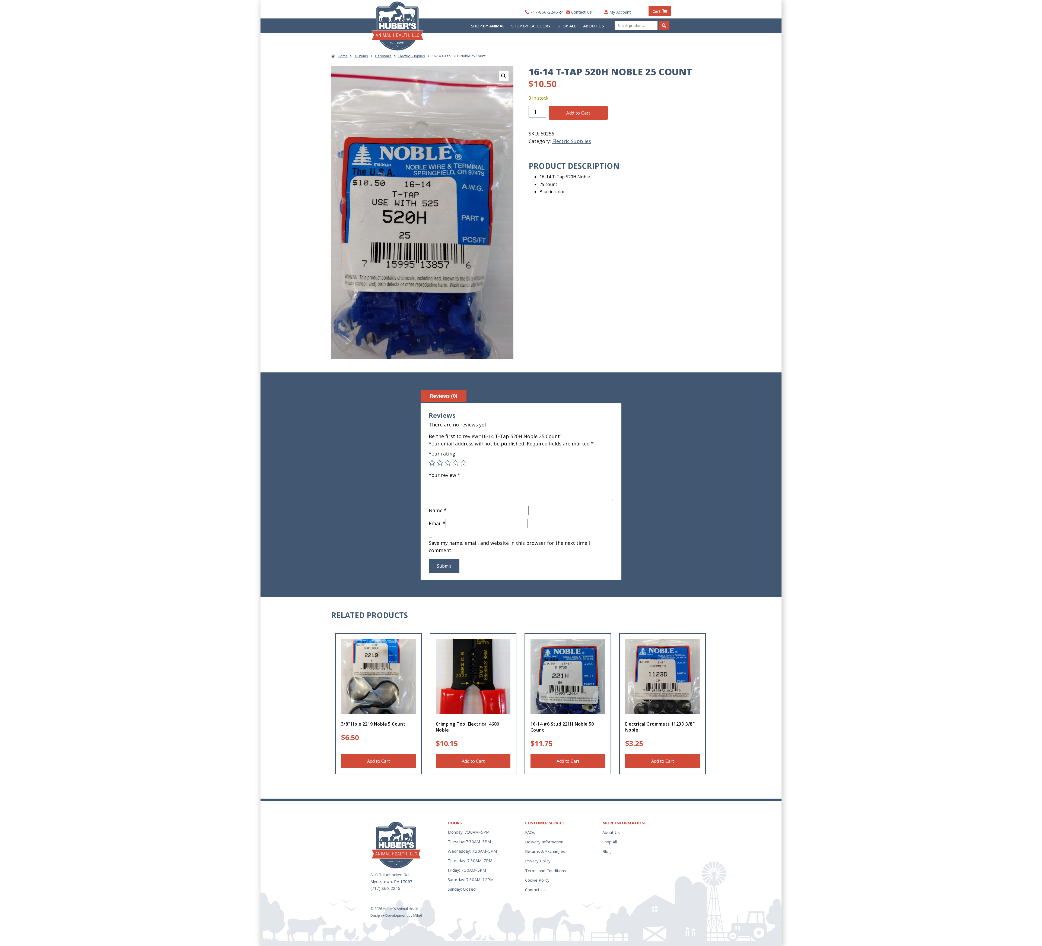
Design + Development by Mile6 (396, 915)
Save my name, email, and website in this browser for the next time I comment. (509, 546)
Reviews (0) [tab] (443, 396)
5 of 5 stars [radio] (463, 463)
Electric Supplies (411, 55)
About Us (593, 26)
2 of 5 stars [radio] (440, 463)
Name (438, 510)
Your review (444, 475)
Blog (606, 851)
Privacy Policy (538, 860)
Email (437, 523)
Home (343, 55)
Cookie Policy (537, 880)
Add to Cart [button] (473, 761)
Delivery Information (544, 841)
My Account (620, 12)
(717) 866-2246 (385, 888)
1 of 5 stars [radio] (432, 463)
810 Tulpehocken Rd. (389, 874)
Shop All (566, 26)
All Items (361, 55)
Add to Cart (578, 113)
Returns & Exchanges (545, 851)
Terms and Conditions (545, 870)
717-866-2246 (544, 12)
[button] (504, 76)
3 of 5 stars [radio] (447, 463)
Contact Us (581, 12)
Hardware (383, 55)
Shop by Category (531, 26)
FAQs (530, 832)
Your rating (442, 453)
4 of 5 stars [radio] (455, 463)
